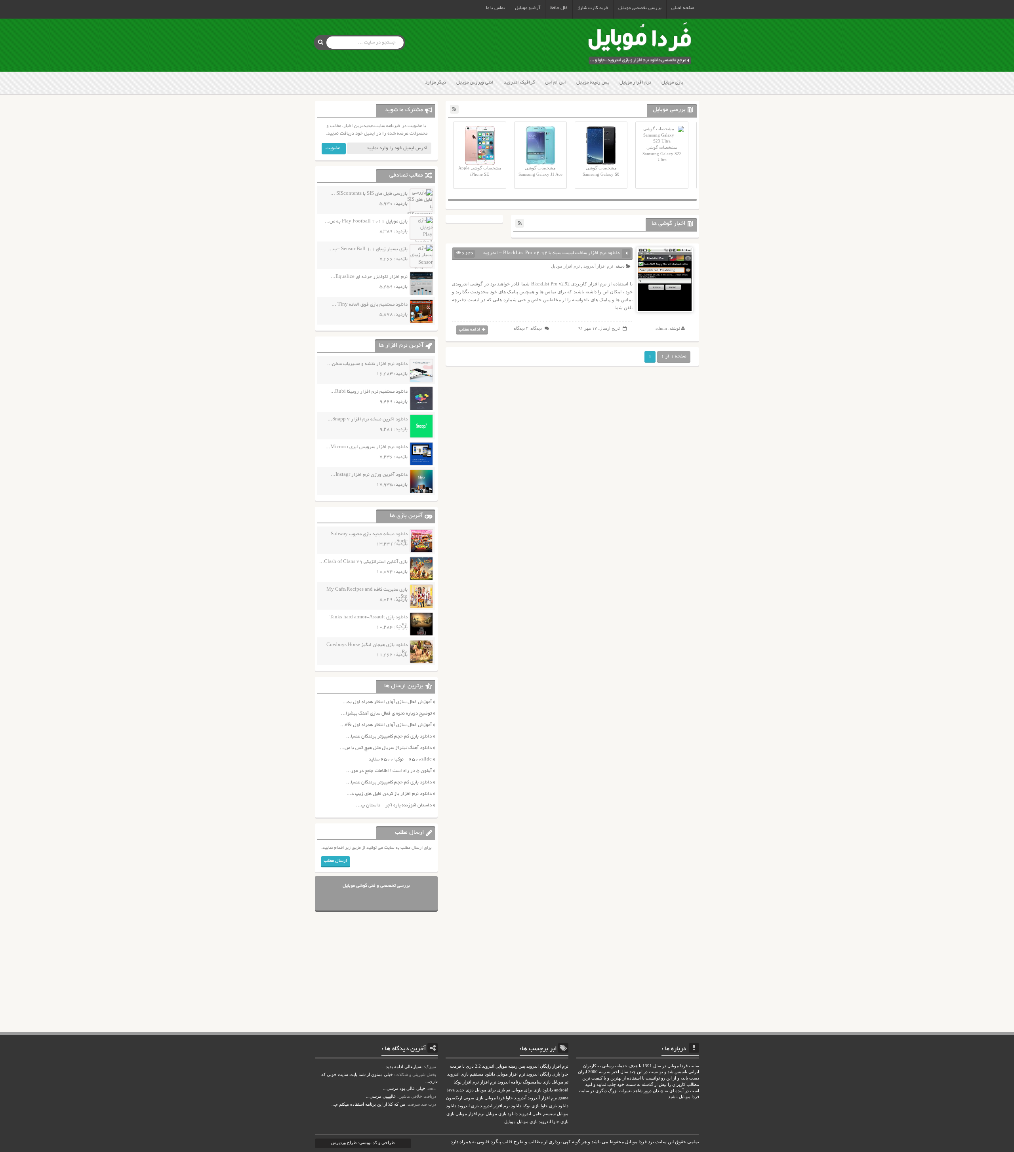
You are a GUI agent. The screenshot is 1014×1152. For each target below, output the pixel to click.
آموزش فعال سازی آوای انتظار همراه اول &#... (386, 725)
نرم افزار (488, 1082)
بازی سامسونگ (537, 1082)
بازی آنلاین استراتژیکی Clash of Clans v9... (363, 562)
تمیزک (430, 1066)
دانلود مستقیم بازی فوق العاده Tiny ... (370, 304)
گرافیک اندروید (519, 82)
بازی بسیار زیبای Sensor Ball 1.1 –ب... (368, 249)
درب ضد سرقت (422, 1104)
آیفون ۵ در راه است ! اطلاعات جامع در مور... (389, 771)
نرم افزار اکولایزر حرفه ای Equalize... (369, 276)
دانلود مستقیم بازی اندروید (471, 1074)
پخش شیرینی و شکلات (415, 1074)
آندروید (520, 1098)
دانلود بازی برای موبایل (532, 1090)
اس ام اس (555, 82)
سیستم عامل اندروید (537, 1114)
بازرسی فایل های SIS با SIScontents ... (369, 193)
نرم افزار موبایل (635, 82)
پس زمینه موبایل (592, 82)
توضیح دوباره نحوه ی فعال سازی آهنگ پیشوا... (386, 713)
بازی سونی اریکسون (464, 1098)
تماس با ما (495, 8)
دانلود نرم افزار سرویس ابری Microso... (367, 447)
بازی (450, 1114)
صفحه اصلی (682, 8)
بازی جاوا (560, 1122)
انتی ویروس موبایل (475, 82)
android (561, 1090)
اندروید (545, 1122)
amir (432, 1088)
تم (508, 1090)
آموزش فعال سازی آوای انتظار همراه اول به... (387, 702)
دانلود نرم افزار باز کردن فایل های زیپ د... (389, 794)
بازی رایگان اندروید (543, 1074)
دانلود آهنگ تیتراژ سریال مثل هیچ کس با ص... (386, 748)
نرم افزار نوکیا (466, 1082)
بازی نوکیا (530, 1106)
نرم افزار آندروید (598, 266)
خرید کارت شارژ (593, 8)
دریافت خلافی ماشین (417, 1096)
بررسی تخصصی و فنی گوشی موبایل (376, 885)
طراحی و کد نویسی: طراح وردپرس (363, 1142)
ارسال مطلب (335, 860)
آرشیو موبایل (527, 8)
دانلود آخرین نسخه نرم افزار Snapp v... (368, 419)
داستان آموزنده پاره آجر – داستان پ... (394, 805)
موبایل (510, 1122)
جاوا (509, 1098)
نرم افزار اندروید (495, 1106)
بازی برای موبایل (490, 1090)
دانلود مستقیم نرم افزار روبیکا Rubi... (369, 391)
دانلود (516, 1106)
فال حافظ (559, 8)
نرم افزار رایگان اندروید (547, 1066)
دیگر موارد (435, 82)
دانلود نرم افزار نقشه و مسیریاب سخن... (367, 364)
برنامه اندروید (509, 1082)
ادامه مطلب (469, 329)
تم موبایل (560, 1082)
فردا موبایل (494, 1098)
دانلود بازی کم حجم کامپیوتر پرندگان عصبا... (389, 736)
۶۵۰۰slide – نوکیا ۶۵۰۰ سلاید (400, 759)
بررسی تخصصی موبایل (639, 8)
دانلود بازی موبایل (502, 1114)
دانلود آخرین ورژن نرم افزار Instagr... (369, 474)
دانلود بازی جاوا (554, 1106)
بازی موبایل (672, 82)
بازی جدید (465, 1090)
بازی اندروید (468, 1106)
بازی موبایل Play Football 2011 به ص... (366, 221)
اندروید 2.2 (484, 1066)
